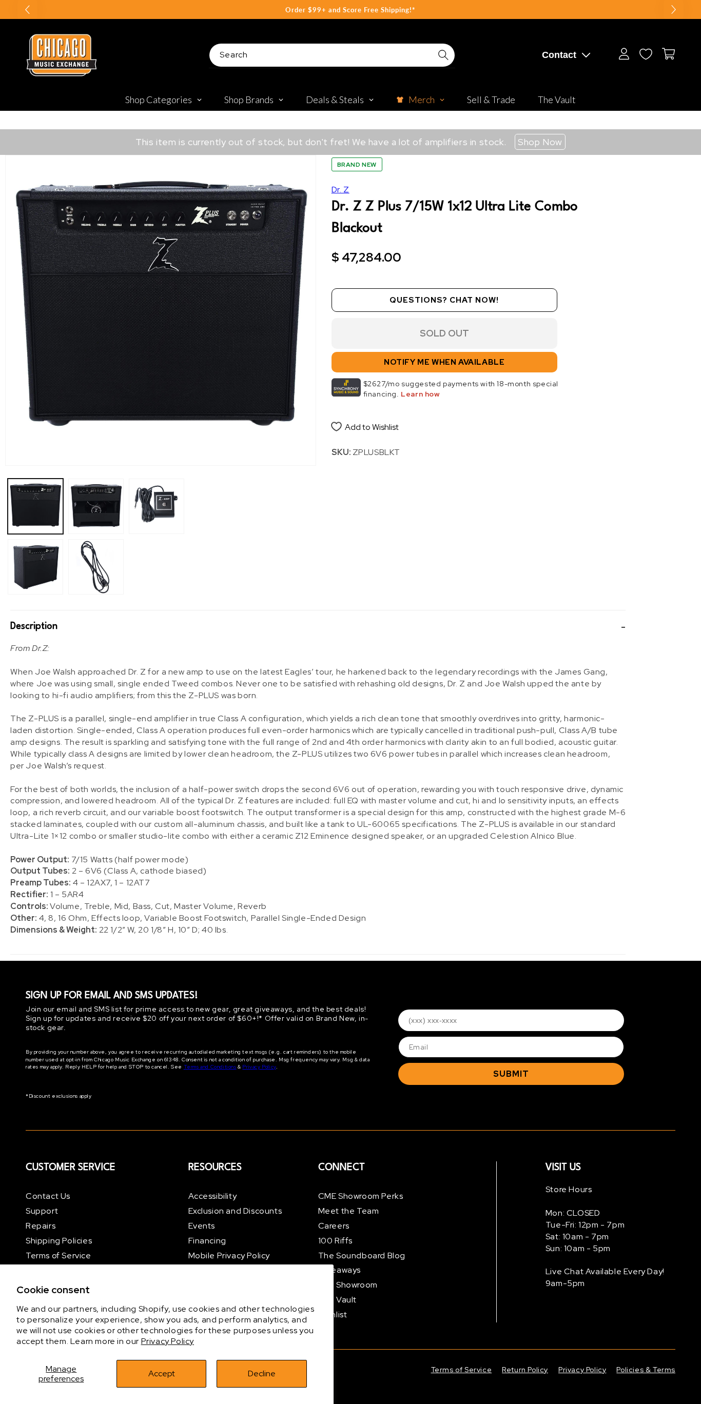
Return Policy (525, 1369)
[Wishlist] (645, 54)
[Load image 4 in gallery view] (96, 567)
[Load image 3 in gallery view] (96, 506)
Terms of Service (58, 1255)
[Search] (443, 55)
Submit (511, 1074)
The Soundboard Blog (361, 1255)
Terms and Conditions (210, 1066)
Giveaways (339, 1269)
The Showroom (348, 1284)
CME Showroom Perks (360, 1196)
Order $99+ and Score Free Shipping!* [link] (350, 10)
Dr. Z (340, 189)
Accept (161, 1373)
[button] (318, 626)
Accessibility (212, 1196)
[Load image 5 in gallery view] (156, 506)
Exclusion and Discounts (235, 1210)
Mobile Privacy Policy (229, 1255)
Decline (262, 1373)
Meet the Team (348, 1210)
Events (202, 1225)
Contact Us (48, 1196)
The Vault (337, 1299)
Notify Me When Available (444, 362)
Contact (559, 55)
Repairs (40, 1225)
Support (42, 1210)
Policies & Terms (645, 1369)
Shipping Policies (59, 1240)
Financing (207, 1240)
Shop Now (540, 142)
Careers (333, 1225)
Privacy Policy (167, 1341)
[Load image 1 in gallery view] (35, 506)
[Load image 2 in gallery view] (35, 567)
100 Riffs (335, 1240)
